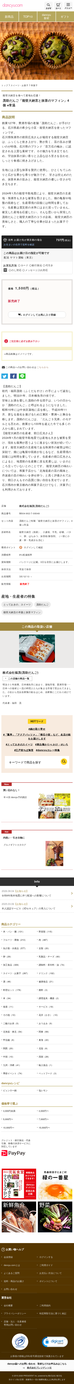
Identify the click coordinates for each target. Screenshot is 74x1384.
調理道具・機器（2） (49, 998)
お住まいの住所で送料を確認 (19, 244)
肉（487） (44, 939)
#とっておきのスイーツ (19, 744)
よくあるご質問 (11, 1273)
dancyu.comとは (12, 1265)
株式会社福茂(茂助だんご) (34, 506)
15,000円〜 (44, 1127)
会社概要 (8, 1305)
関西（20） (8, 1048)
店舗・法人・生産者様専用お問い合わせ (15, 1323)
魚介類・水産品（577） (15, 948)
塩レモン (43, 1090)
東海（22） (44, 1039)
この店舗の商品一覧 (18, 678)
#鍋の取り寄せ (37, 729)
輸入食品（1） (46, 1065)
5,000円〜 (8, 1119)
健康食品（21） (47, 981)
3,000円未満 (9, 1110)
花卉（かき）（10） (49, 1015)
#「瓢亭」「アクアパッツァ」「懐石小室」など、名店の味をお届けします (37, 736)
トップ (4, 85)
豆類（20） (44, 948)
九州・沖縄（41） (12, 1065)
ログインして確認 (33, 547)
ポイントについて (48, 1281)
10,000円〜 (8, 1127)
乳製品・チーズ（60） (50, 956)
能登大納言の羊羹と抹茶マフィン (22, 612)
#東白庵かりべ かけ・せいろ (51, 744)
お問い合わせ (10, 1289)
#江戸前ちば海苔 (24, 750)
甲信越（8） (9, 1039)
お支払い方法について (50, 1273)
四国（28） (44, 1056)
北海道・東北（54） (13, 1031)
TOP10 (28, 16)
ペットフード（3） (48, 1073)
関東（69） (44, 1031)
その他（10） (10, 1015)
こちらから (43, 367)
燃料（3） (44, 990)
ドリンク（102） (47, 973)
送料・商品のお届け (14, 1281)
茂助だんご (42, 604)
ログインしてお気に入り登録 (39, 314)
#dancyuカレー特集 (48, 750)
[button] (55, 1342)
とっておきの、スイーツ (17, 604)
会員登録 (8, 1257)
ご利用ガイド (46, 1265)
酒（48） (7, 981)
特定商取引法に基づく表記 (52, 1313)
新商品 (9, 16)
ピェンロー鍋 (10, 1090)
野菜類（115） (46, 931)
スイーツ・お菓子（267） (16, 973)
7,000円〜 (44, 1119)
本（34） (7, 998)
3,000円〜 (44, 1110)
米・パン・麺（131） (14, 931)
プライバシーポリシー (15, 1313)
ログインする (46, 1257)
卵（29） (7, 956)
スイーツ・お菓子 (19, 85)
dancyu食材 (46, 16)
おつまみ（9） (46, 1023)
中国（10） (8, 1056)
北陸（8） (44, 1048)
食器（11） (8, 1006)
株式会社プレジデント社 (39, 1367)
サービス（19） (47, 1006)
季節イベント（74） (13, 1073)
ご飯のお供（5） (11, 1023)
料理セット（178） (12, 990)
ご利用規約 (45, 1305)
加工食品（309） (11, 964)
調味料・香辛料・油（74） (52, 964)
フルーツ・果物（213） (15, 939)
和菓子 (34, 85)
